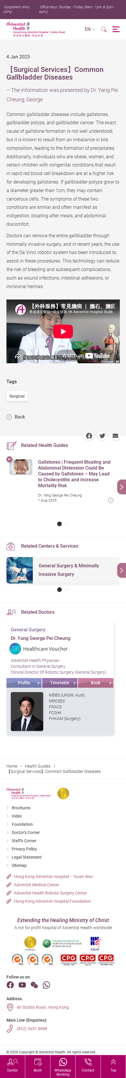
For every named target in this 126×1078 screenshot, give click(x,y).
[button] (90, 29)
